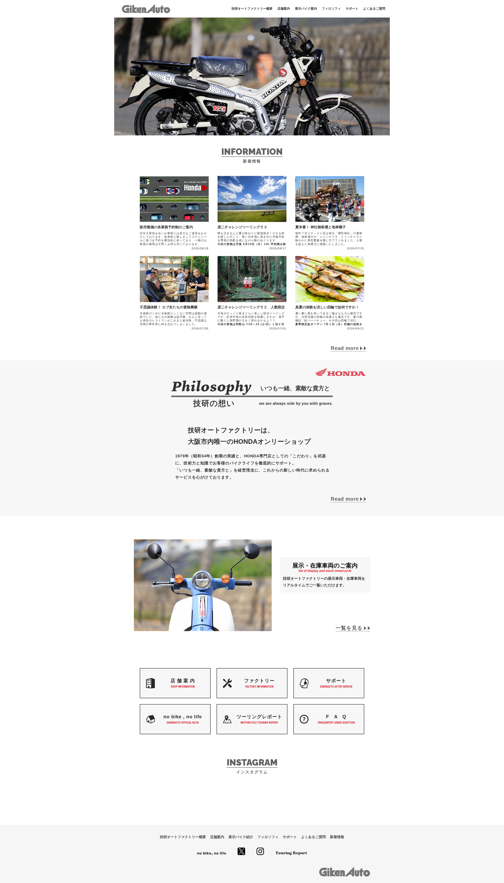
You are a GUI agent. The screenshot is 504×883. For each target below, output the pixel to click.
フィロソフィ (331, 8)
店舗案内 (283, 8)
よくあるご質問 (374, 8)
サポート (352, 8)
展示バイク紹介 (240, 837)
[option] (252, 77)
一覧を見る (350, 628)
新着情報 (337, 837)
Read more (345, 348)
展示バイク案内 (306, 8)
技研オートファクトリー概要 (252, 8)
